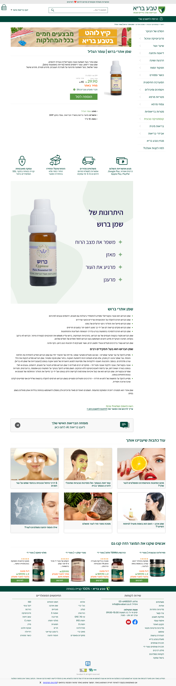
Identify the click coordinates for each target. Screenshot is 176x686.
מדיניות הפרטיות (50, 682)
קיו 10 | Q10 (80, 617)
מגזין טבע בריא (155, 140)
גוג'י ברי (81, 605)
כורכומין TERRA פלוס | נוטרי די (111, 552)
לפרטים (139, 580)
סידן (29, 624)
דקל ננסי (27, 605)
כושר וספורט (157, 75)
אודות (161, 605)
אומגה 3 (54, 613)
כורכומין (81, 613)
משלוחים (160, 602)
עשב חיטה (26, 617)
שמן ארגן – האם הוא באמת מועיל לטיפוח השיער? (143, 525)
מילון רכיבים (158, 650)
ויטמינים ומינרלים (154, 89)
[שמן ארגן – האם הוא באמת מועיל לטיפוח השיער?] (141, 519)
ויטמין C (27, 620)
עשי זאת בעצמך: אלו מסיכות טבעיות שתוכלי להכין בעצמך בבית (88, 484)
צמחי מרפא (157, 104)
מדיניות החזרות (157, 609)
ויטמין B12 (80, 620)
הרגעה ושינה (157, 60)
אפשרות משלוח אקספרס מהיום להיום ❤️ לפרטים (88, 2)
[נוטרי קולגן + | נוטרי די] (78, 570)
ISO (29, 602)
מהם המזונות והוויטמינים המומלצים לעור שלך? (143, 484)
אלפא (82, 602)
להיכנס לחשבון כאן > (97, 409)
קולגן (83, 609)
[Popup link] (116, 78)
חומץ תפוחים (52, 602)
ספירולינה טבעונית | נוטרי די (152, 552)
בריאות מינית (156, 126)
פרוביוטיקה (26, 613)
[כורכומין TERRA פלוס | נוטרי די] (117, 570)
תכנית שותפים (157, 643)
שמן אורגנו (53, 605)
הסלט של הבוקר (154, 31)
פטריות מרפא (156, 97)
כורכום (28, 609)
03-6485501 (125, 601)
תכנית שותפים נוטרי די (153, 646)
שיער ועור (158, 45)
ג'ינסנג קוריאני (52, 631)
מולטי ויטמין (53, 620)
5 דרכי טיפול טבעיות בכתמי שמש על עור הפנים (36, 484)
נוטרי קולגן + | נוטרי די (76, 552)
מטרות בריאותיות (154, 111)
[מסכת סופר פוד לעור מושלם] (88, 519)
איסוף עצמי (159, 620)
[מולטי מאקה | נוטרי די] (38, 570)
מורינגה (55, 617)
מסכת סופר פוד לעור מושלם (96, 523)
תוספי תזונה (53, 635)
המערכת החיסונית (153, 82)
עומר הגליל (86, 111)
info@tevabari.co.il (122, 604)
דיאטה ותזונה (156, 53)
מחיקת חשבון (158, 617)
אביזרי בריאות (156, 133)
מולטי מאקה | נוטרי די (36, 552)
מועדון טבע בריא (156, 639)
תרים (56, 628)
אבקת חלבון (26, 628)
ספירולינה (80, 628)
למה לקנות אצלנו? (153, 148)
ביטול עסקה (158, 657)
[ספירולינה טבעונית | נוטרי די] (157, 570)
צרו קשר (160, 613)
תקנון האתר (158, 624)
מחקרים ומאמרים (78, 635)
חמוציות (54, 624)
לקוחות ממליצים (156, 654)
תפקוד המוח (157, 67)
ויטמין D (81, 624)
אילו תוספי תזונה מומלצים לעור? (40, 527)
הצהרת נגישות (157, 635)
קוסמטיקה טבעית (154, 118)
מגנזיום (55, 609)
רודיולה (28, 631)
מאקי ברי (81, 631)
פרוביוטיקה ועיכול (154, 38)
